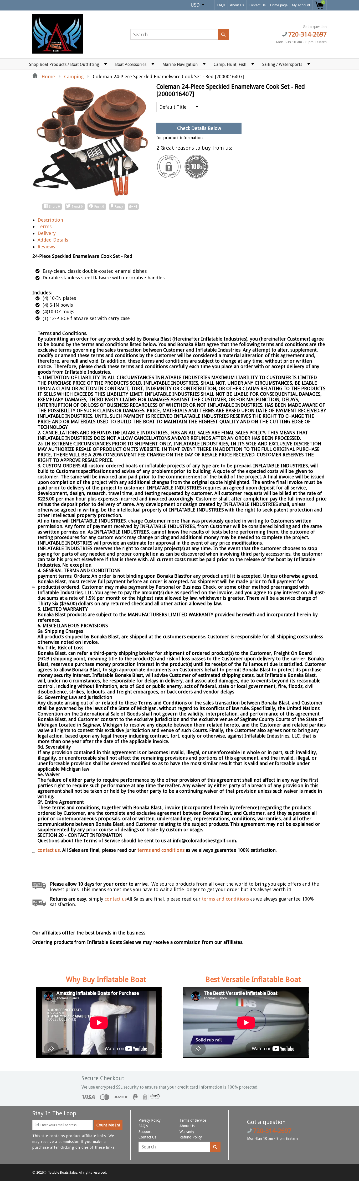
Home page (279, 5)
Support (145, 1132)
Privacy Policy (150, 1120)
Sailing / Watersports (282, 64)
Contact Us (257, 5)
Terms (45, 226)
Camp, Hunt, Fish (230, 64)
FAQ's (143, 1126)
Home (47, 76)
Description (50, 220)
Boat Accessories (130, 64)
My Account (301, 5)
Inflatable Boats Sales (60, 1172)
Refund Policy (191, 1137)
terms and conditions (161, 850)
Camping (74, 76)
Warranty (187, 1132)
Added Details (53, 240)
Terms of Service (193, 1120)
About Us (237, 5)
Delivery (47, 233)
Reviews (46, 246)
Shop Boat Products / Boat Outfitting (64, 64)
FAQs (221, 5)
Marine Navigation (180, 64)
